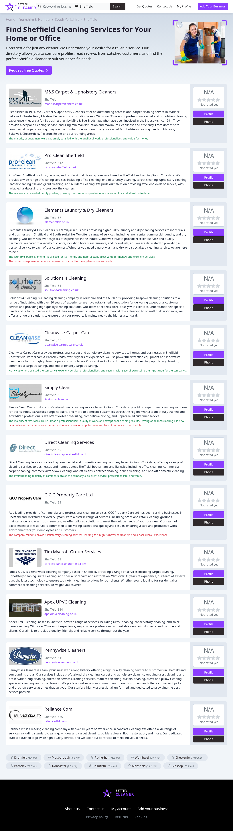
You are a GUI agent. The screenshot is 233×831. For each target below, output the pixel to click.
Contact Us (164, 6)
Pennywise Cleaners (65, 650)
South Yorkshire (67, 19)
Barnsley (25, 766)
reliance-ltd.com (55, 721)
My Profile (184, 6)
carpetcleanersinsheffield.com (65, 564)
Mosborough (65, 758)
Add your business (153, 808)
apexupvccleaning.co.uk (60, 614)
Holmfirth (104, 766)
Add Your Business (213, 6)
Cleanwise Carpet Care (67, 332)
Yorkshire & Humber (35, 19)
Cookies (141, 817)
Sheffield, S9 (52, 450)
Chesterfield (189, 758)
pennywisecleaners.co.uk (61, 662)
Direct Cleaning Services (69, 442)
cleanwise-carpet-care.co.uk (63, 345)
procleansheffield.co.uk (60, 167)
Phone (208, 122)
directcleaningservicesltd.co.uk (65, 454)
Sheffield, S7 (52, 218)
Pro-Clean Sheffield (64, 155)
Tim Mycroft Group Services (72, 552)
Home (10, 19)
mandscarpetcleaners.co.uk (63, 104)
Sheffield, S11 (53, 286)
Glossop (182, 766)
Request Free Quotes (27, 70)
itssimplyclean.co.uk (58, 399)
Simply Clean (57, 387)
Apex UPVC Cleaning (65, 602)
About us (72, 808)
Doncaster (64, 766)
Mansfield (144, 766)
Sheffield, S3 (52, 502)
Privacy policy (97, 817)
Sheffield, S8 (52, 395)
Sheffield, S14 (53, 610)
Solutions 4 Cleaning (65, 278)
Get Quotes (144, 6)
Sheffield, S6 (52, 340)
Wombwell (147, 758)
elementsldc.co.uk (56, 222)
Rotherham (107, 758)
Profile (208, 114)
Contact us (95, 808)
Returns (121, 817)
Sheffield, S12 (53, 163)
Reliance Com (58, 709)
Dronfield (25, 758)
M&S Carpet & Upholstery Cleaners (80, 92)
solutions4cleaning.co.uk (61, 290)
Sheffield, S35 (53, 717)
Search (117, 6)
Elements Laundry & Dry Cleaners (78, 210)
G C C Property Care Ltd (68, 495)
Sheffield (90, 19)
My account (121, 808)
